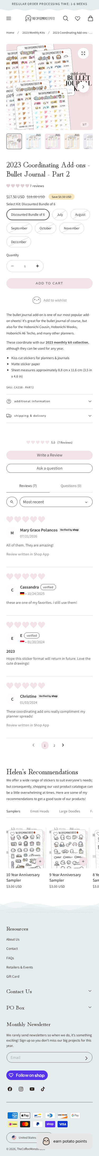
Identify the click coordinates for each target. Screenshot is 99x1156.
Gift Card (12, 976)
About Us (13, 939)
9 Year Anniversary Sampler (65, 877)
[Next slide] (83, 87)
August (82, 216)
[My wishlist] (77, 18)
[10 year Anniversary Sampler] (26, 848)
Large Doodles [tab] (69, 811)
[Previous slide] (15, 87)
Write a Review (49, 455)
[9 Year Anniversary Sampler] (69, 848)
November (74, 229)
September (21, 229)
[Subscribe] (86, 1058)
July (62, 216)
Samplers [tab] (13, 811)
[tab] (14, 141)
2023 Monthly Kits (33, 32)
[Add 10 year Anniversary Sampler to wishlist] (12, 833)
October (48, 229)
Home (10, 32)
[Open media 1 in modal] (83, 53)
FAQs (10, 958)
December (21, 243)
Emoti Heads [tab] (39, 811)
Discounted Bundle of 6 (28, 214)
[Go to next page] (64, 745)
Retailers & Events (19, 967)
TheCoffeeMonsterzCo (31, 1149)
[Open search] (11, 502)
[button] (8, 18)
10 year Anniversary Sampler (23, 877)
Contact (12, 948)
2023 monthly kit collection (67, 342)
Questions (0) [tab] (71, 485)
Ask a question (50, 468)
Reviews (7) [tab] (28, 485)
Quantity (12, 255)
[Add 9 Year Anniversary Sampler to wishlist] (55, 833)
